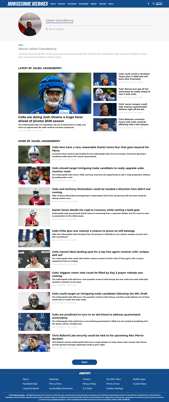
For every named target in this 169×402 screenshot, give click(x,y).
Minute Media (19, 395)
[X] (153, 4)
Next (84, 362)
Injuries (102, 4)
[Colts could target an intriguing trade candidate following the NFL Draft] (84, 301)
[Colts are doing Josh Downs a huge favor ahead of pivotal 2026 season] (54, 102)
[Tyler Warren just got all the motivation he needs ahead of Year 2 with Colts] (122, 94)
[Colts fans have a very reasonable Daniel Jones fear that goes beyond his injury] (84, 154)
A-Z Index (87, 388)
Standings (83, 4)
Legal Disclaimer (31, 388)
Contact (87, 379)
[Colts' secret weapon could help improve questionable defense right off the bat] (122, 109)
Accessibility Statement (61, 388)
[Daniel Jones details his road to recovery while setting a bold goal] (84, 217)
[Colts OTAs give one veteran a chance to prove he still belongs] (84, 238)
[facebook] (148, 4)
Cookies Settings (114, 388)
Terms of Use (113, 383)
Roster (94, 4)
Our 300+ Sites (113, 379)
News (53, 4)
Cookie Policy (139, 383)
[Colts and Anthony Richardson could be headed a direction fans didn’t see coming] (84, 196)
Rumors (61, 4)
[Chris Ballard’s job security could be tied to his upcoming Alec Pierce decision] (84, 343)
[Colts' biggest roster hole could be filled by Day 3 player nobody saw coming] (84, 280)
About (26, 379)
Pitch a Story (55, 383)
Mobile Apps (139, 379)
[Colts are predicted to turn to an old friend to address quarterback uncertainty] (84, 322)
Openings (54, 379)
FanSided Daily (30, 383)
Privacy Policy (89, 383)
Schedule (72, 4)
